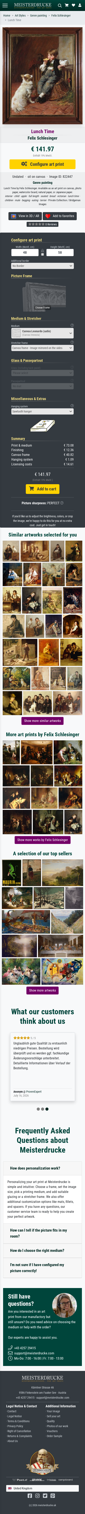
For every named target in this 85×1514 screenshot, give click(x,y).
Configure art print (45, 164)
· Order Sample (54, 1436)
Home (6, 15)
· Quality (50, 1421)
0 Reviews (51, 224)
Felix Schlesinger (61, 15)
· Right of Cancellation (18, 1431)
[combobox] (42, 266)
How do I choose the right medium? (37, 1250)
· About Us (12, 1441)
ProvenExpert (33, 1091)
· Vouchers (52, 1431)
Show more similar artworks (42, 721)
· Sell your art (53, 1416)
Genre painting (38, 15)
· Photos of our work (57, 1426)
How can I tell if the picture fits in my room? (38, 1233)
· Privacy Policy (14, 1426)
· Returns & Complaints (19, 1436)
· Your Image (53, 1411)
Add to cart (45, 488)
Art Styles (20, 15)
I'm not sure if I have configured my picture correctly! (37, 1267)
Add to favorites (62, 216)
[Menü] (5, 5)
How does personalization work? (35, 1168)
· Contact (11, 1411)
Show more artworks (42, 990)
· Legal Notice (14, 1416)
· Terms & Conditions (18, 1421)
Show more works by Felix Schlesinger (42, 840)
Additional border (20, 260)
